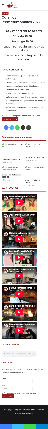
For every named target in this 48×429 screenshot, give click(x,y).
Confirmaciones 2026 (11, 159)
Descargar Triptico (10, 119)
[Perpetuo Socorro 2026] (35, 149)
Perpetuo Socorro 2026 (35, 157)
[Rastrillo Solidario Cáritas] (35, 172)
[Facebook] (6, 127)
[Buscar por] (45, 6)
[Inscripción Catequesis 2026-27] (12, 169)
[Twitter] (11, 127)
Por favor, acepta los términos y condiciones (19, 393)
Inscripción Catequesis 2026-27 (12, 176)
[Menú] (3, 6)
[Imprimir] (28, 127)
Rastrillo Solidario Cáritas (32, 181)
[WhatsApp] (17, 127)
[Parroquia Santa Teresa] (12, 5)
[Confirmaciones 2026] (12, 150)
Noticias (5, 13)
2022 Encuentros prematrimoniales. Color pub (21, 116)
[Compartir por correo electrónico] (23, 127)
